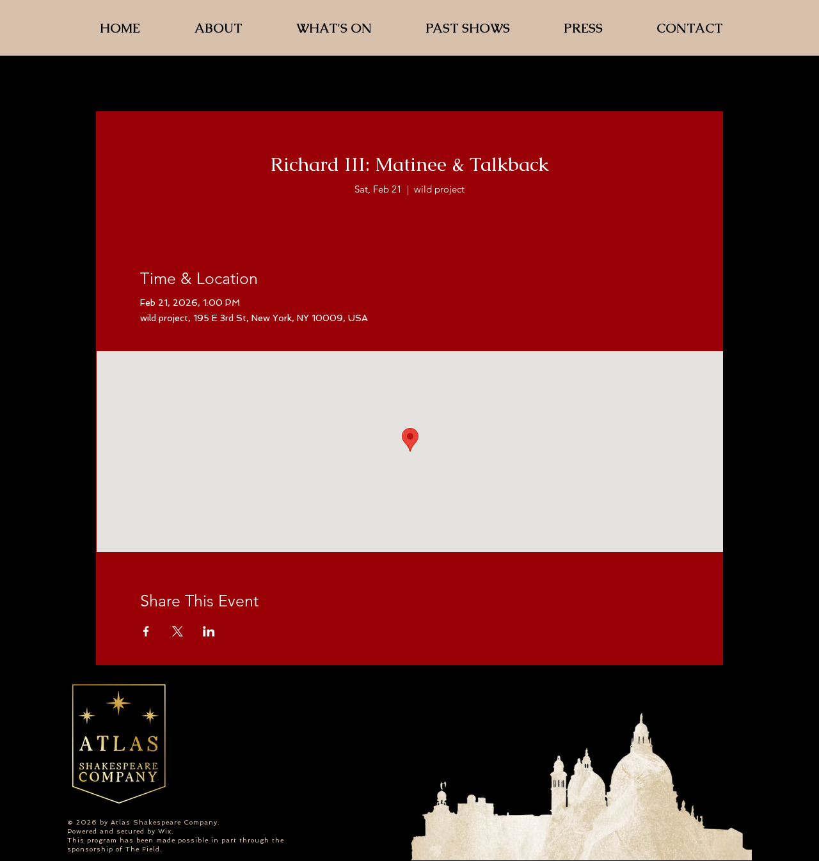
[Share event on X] (177, 631)
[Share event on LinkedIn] (209, 631)
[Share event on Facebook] (146, 631)
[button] (484, 27)
